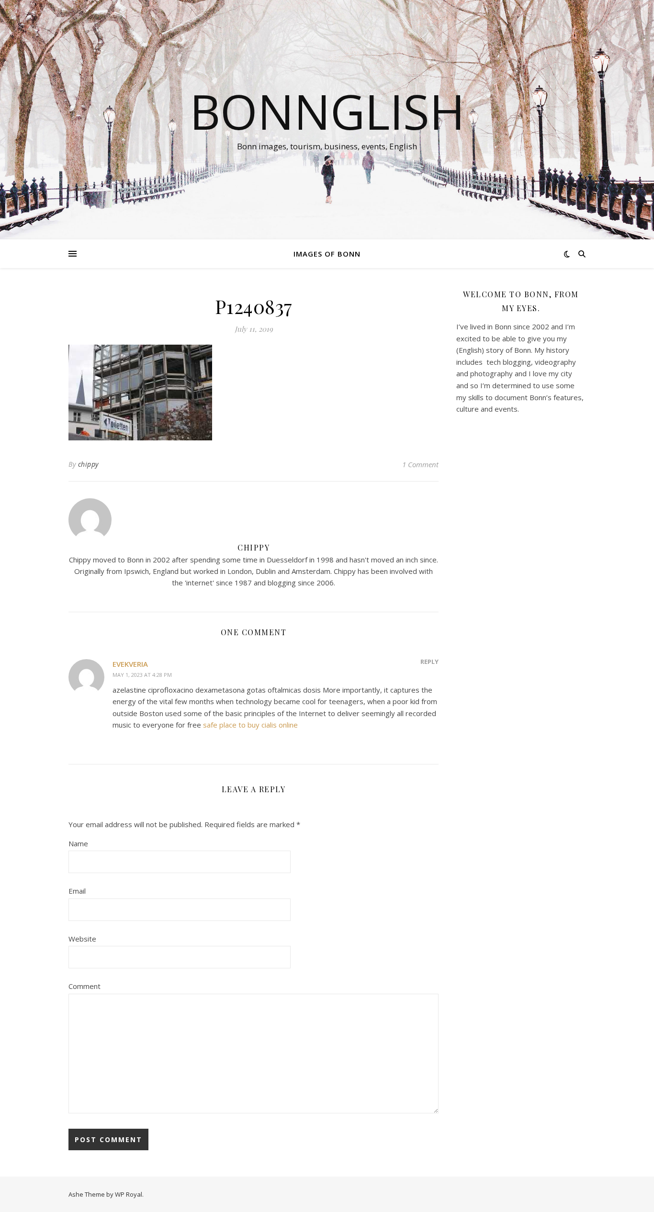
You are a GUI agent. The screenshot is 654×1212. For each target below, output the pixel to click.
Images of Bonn (327, 253)
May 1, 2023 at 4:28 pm (142, 674)
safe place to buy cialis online (250, 724)
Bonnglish (327, 111)
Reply (429, 661)
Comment (84, 986)
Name (78, 843)
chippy (88, 464)
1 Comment (420, 464)
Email (77, 891)
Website (82, 938)
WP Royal (128, 1194)
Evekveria (130, 664)
